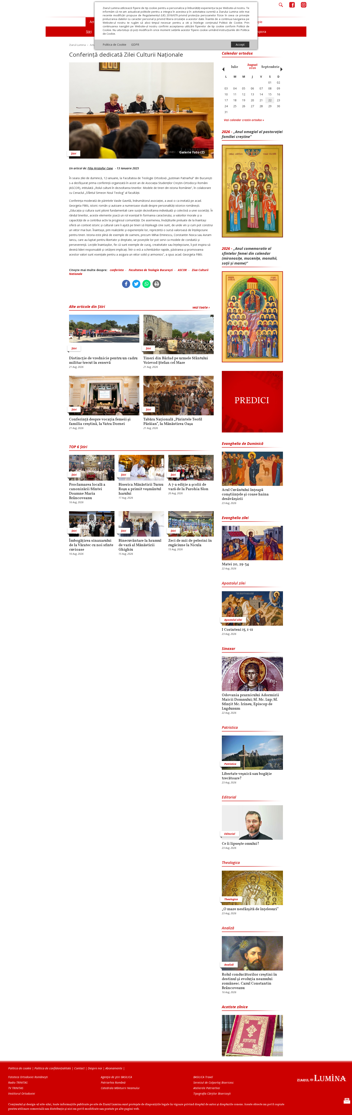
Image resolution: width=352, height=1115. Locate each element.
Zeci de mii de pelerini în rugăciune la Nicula (190, 543)
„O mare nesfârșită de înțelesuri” (250, 909)
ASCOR (182, 270)
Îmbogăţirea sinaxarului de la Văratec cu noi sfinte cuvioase (91, 545)
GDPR (135, 44)
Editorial (229, 797)
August (252, 66)
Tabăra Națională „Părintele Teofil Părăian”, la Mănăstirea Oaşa (172, 421)
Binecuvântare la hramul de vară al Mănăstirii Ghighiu (140, 545)
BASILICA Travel (203, 1077)
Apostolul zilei (233, 583)
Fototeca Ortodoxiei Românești (28, 1077)
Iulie (234, 67)
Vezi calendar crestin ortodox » (244, 120)
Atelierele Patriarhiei (206, 1088)
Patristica (230, 727)
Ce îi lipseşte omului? (240, 844)
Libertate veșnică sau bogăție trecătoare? (247, 776)
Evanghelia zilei (235, 517)
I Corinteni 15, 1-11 (237, 630)
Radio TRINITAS (18, 1082)
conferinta (117, 270)
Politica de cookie (19, 1068)
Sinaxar (228, 648)
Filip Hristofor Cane (100, 168)
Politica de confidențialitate (52, 1068)
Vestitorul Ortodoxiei (21, 1093)
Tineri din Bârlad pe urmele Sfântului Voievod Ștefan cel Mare (175, 360)
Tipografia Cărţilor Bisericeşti (212, 1093)
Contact (79, 1068)
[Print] (156, 284)
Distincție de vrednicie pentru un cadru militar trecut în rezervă (103, 360)
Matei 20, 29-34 (235, 564)
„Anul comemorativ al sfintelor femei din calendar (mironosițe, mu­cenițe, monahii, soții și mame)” (249, 256)
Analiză (228, 927)
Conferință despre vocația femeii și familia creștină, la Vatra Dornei (100, 421)
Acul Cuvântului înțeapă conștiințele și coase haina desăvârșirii (245, 494)
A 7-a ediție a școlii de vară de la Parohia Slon (188, 487)
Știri (73, 153)
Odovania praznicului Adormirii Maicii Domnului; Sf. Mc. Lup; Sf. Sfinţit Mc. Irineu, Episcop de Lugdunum (250, 702)
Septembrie (270, 67)
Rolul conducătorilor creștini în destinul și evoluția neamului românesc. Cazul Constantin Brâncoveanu (249, 981)
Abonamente (113, 1068)
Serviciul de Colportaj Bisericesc (213, 1082)
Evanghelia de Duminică (242, 443)
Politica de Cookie (114, 44)
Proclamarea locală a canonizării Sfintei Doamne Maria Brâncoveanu (87, 492)
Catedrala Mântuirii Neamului (120, 1088)
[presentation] (222, 67)
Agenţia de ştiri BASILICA (116, 1077)
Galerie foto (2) (192, 152)
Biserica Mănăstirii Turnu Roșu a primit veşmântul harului (141, 489)
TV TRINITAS (15, 1088)
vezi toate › (201, 307)
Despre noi (95, 1068)
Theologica (231, 862)
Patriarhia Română (113, 1082)
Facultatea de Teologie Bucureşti (151, 270)
